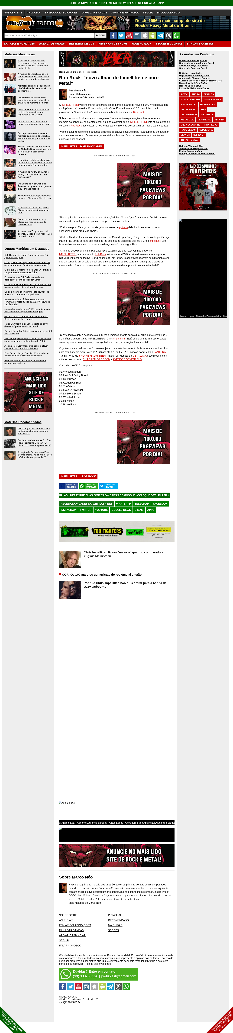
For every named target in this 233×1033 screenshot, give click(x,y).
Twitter (85, 510)
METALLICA (139, 355)
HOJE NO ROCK (142, 43)
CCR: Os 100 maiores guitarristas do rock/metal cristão (102, 574)
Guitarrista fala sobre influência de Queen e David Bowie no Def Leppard (26, 317)
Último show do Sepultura (193, 60)
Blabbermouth (83, 94)
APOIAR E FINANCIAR (125, 12)
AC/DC (184, 94)
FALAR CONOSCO (168, 12)
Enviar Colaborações (190, 151)
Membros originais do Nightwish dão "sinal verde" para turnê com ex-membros (34, 88)
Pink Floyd (210, 124)
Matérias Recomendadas (23, 422)
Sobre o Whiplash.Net (191, 146)
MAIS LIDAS (115, 925)
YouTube (101, 510)
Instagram (68, 510)
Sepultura (206, 130)
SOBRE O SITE (13, 12)
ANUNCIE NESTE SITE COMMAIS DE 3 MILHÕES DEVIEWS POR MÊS (222, 1021)
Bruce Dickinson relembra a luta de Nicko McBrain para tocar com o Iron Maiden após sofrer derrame (34, 150)
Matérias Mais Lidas (19, 54)
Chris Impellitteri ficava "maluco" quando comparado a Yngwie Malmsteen (123, 554)
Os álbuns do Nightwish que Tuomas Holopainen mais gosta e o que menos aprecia (35, 186)
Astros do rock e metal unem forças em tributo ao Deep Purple (34, 122)
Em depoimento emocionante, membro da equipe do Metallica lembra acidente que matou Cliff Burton (34, 137)
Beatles (209, 94)
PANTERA (160, 352)
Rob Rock (91, 72)
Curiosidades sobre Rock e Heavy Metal (200, 80)
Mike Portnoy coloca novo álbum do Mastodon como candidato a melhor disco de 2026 (27, 339)
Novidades (65, 72)
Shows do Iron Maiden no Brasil (196, 63)
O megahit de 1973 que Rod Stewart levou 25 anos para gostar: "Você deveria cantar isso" (27, 263)
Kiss (203, 109)
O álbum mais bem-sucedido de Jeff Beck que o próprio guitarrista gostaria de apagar (27, 285)
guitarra (123, 227)
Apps (150, 510)
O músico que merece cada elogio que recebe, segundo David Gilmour (32, 222)
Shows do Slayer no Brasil (193, 65)
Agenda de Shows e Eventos (194, 78)
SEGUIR (148, 12)
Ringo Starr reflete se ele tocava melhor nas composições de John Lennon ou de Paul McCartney (35, 162)
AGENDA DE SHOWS (52, 43)
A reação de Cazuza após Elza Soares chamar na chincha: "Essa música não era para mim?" (35, 454)
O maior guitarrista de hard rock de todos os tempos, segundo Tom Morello (34, 431)
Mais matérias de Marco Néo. (85, 902)
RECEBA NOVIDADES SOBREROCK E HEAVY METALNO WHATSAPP (11, 1021)
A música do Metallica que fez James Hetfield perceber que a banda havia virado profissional (33, 76)
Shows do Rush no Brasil (193, 68)
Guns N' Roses (212, 99)
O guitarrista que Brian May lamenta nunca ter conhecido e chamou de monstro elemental (33, 100)
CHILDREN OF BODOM (96, 359)
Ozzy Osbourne (190, 124)
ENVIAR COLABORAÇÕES (61, 12)
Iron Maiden (207, 104)
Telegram (142, 503)
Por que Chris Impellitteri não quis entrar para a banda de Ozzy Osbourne (125, 584)
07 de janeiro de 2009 (92, 97)
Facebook (160, 503)
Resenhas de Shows (190, 85)
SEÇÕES (169, 43)
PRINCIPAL (115, 915)
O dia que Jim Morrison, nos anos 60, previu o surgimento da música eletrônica (27, 271)
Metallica (187, 119)
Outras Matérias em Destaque (26, 248)
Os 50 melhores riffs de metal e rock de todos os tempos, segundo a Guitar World (33, 112)
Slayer (185, 135)
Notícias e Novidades (190, 73)
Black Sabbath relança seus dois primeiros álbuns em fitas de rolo (34, 196)
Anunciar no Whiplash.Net (193, 148)
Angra (196, 94)
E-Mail (139, 510)
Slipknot (199, 135)
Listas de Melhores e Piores (194, 88)
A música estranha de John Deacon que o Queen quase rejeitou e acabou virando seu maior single (33, 64)
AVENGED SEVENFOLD (127, 359)
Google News (121, 510)
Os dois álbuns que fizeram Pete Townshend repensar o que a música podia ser (26, 293)
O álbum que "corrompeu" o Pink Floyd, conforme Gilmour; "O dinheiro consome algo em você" (34, 443)
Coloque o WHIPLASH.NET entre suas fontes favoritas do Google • (142, 495)
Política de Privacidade (98, 963)
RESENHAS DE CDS (81, 43)
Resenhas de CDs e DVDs (193, 83)
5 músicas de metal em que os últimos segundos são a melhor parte (33, 210)
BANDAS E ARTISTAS (200, 43)
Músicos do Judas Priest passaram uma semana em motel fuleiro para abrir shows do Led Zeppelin (27, 302)
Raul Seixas (188, 130)
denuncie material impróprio (139, 961)
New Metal (204, 119)
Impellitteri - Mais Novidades (82, 146)
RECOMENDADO (118, 920)
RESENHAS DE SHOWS (113, 43)
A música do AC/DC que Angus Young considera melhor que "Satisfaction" (33, 174)
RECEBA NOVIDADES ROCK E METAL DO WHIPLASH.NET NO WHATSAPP (116, 3)
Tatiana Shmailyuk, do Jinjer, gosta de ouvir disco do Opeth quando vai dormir (26, 325)
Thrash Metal (189, 140)
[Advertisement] (85, 303)
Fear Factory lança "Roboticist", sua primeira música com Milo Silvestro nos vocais (26, 354)
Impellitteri (78, 72)
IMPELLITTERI (70, 104)
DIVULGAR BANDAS (94, 12)
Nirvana (219, 119)
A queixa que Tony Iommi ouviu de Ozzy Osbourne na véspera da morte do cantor (35, 234)
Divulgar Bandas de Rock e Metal (197, 153)
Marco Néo (80, 90)
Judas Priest (189, 109)
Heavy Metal (188, 104)
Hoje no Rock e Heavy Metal (194, 75)
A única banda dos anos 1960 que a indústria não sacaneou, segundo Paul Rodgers (27, 310)
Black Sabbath (190, 99)
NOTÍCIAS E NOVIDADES (19, 43)
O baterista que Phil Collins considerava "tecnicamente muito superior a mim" (24, 278)
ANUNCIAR (34, 12)
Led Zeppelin (189, 114)
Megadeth (207, 114)
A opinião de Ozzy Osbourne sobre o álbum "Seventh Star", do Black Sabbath (26, 347)
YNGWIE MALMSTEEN (92, 355)
